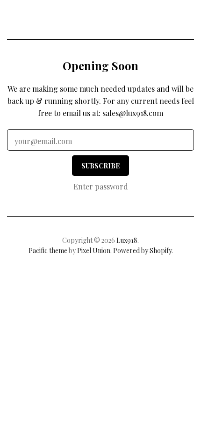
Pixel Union (93, 250)
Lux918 (100, 21)
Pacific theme (48, 250)
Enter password (100, 186)
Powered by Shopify (142, 250)
